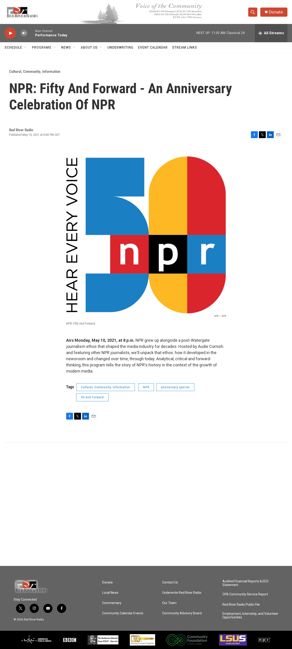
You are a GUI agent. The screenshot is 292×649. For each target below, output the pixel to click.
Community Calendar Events (122, 613)
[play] (10, 33)
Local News (110, 592)
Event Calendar (153, 47)
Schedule (13, 47)
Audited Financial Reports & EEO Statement (245, 583)
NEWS (66, 47)
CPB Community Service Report (245, 594)
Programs (41, 47)
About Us (89, 47)
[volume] (24, 33)
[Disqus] (146, 504)
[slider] (31, 33)
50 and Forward (92, 397)
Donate (276, 12)
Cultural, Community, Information (34, 71)
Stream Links (184, 47)
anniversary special (175, 387)
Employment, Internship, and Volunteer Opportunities (250, 615)
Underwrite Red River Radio (181, 592)
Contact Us (170, 582)
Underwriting (120, 47)
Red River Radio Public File (241, 604)
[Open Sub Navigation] (25, 47)
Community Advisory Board (182, 613)
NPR (146, 387)
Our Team (169, 603)
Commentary (111, 603)
